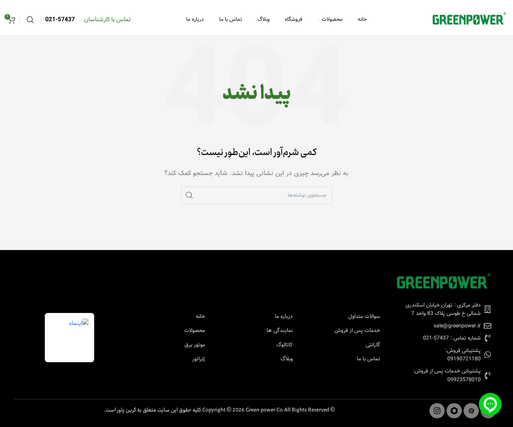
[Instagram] (437, 410)
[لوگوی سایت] (469, 19)
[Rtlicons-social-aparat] (471, 410)
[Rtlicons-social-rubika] (454, 410)
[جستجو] (30, 19)
